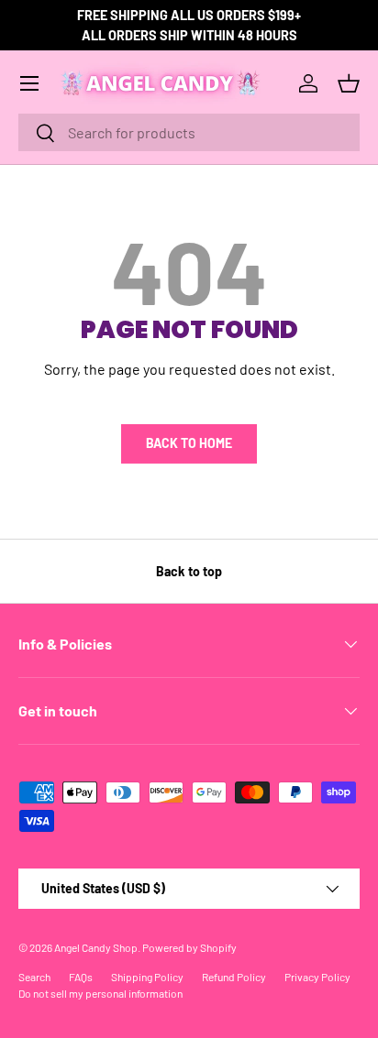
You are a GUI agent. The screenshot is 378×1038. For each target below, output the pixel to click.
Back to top (189, 571)
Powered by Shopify (189, 947)
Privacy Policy (317, 976)
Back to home (189, 443)
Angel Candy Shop (96, 947)
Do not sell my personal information (100, 993)
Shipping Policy (147, 976)
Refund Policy (234, 976)
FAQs (81, 976)
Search (34, 976)
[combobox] (189, 132)
